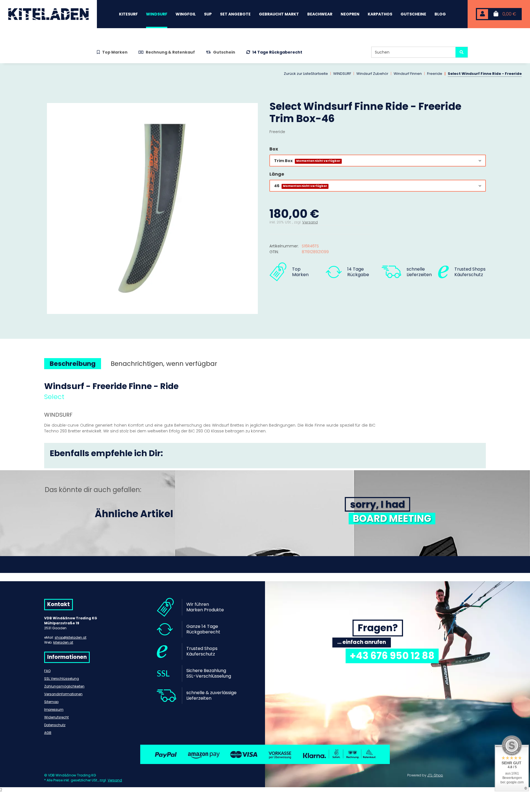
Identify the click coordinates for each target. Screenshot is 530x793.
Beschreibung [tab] (73, 363)
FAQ (47, 670)
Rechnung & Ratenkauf (170, 52)
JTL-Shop (435, 775)
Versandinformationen (63, 694)
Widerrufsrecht (56, 717)
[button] (482, 14)
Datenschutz (54, 725)
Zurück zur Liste (297, 73)
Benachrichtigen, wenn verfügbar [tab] (164, 363)
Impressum (53, 709)
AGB (47, 732)
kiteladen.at (63, 642)
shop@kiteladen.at (70, 637)
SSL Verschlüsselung (61, 678)
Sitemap (51, 701)
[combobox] (377, 160)
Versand (310, 222)
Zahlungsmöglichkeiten (64, 686)
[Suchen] (461, 52)
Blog (440, 14)
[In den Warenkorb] (48, 97)
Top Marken (115, 52)
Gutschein (224, 52)
